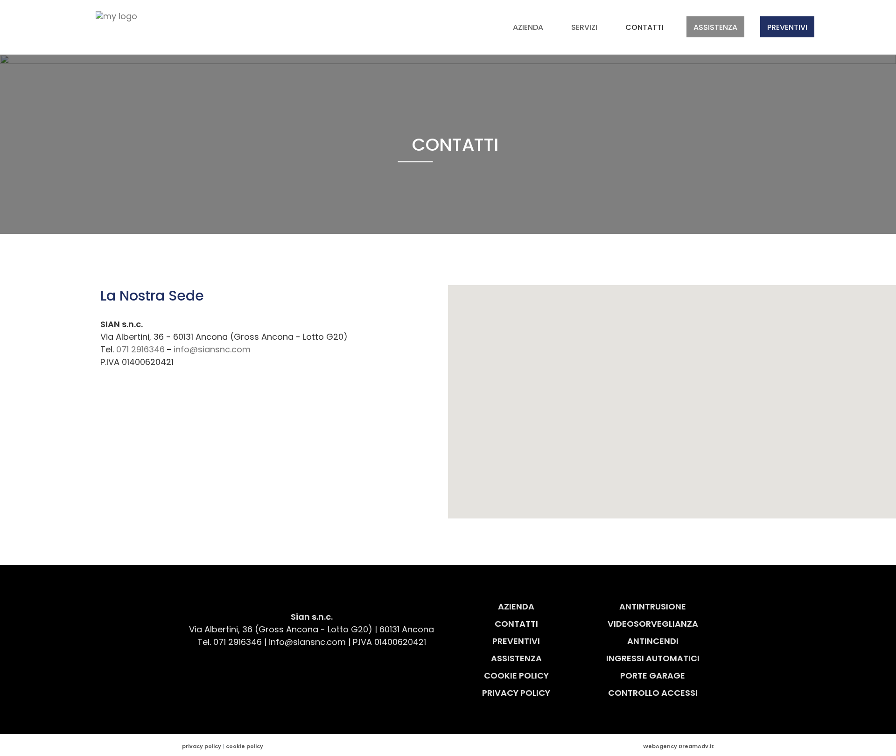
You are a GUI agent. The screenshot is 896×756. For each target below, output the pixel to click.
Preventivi (787, 27)
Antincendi (653, 641)
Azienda (528, 27)
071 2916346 (140, 349)
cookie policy (244, 746)
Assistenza (715, 27)
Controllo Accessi (653, 693)
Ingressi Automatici (653, 658)
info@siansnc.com (212, 349)
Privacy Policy (516, 693)
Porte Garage (652, 675)
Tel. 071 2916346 (229, 642)
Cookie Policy (516, 675)
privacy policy (201, 746)
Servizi (584, 27)
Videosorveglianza (653, 624)
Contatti (644, 27)
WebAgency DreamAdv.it (678, 746)
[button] (672, 396)
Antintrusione (652, 606)
